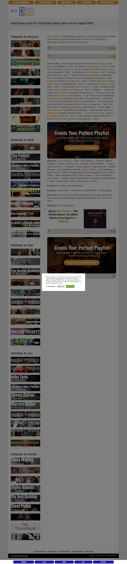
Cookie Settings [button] (50, 286)
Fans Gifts (103, 562)
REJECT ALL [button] (61, 286)
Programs (23, 562)
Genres (64, 562)
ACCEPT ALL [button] (70, 286)
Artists (44, 562)
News (83, 562)
